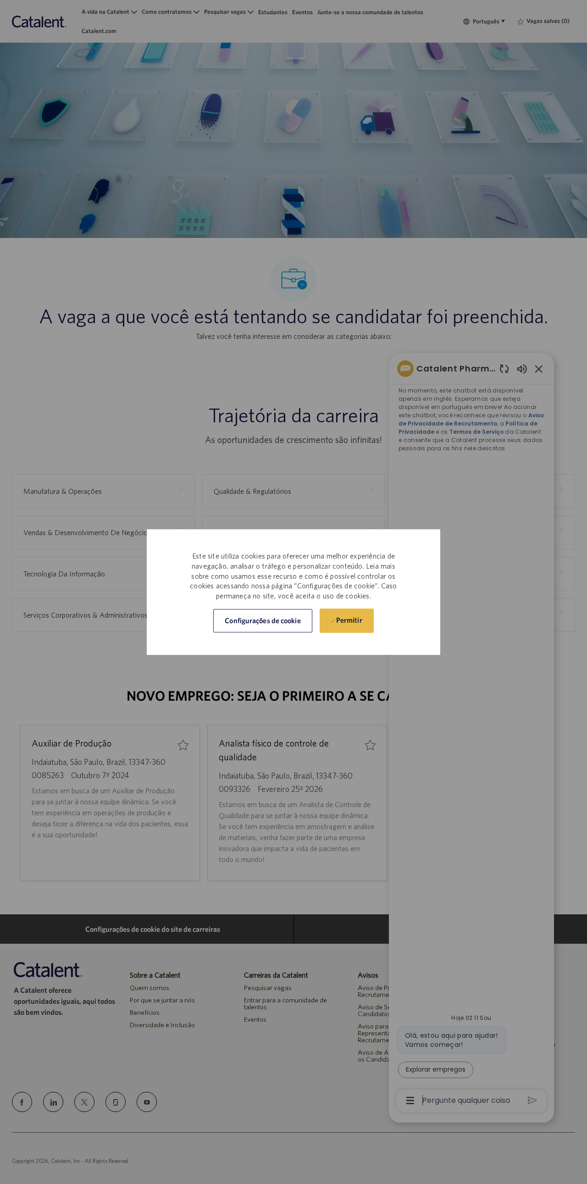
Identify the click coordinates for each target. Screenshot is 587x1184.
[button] (262, 620)
